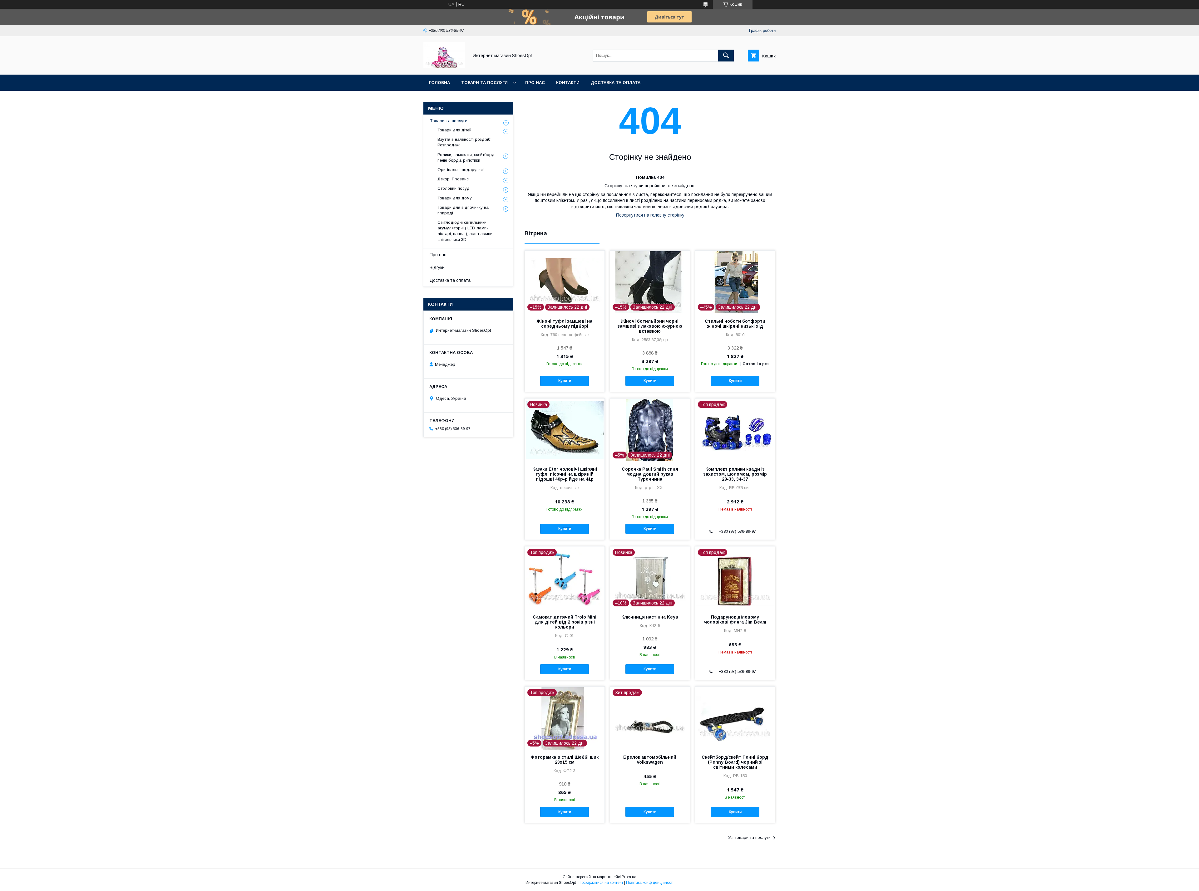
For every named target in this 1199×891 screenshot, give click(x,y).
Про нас (535, 82)
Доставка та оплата (615, 82)
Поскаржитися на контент (601, 882)
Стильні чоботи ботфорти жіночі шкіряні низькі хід (735, 324)
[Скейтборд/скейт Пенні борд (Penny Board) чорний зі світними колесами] (735, 718)
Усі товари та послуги (749, 837)
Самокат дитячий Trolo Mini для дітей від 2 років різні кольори (564, 621)
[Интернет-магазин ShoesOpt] (444, 66)
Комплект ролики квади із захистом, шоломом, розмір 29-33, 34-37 (735, 474)
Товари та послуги (484, 82)
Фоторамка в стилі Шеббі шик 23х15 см (564, 760)
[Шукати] (726, 55)
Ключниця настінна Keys (649, 616)
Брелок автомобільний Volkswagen (649, 760)
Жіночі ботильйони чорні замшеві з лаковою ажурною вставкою (650, 326)
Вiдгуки (437, 267)
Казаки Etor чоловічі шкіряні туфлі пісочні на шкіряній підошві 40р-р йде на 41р (564, 474)
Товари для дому (454, 198)
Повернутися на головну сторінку (650, 215)
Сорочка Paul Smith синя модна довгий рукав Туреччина (650, 474)
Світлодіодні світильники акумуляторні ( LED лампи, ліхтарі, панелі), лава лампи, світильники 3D (465, 231)
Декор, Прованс (453, 179)
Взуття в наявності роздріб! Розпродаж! (464, 142)
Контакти (568, 82)
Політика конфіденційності (650, 882)
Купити (564, 381)
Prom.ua (629, 877)
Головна (439, 82)
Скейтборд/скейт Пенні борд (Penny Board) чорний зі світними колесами (735, 762)
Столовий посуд (453, 188)
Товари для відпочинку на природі (463, 210)
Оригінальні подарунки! (460, 169)
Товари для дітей (454, 130)
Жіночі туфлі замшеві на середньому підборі (564, 324)
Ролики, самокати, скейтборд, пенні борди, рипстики (466, 157)
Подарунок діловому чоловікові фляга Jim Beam (735, 619)
